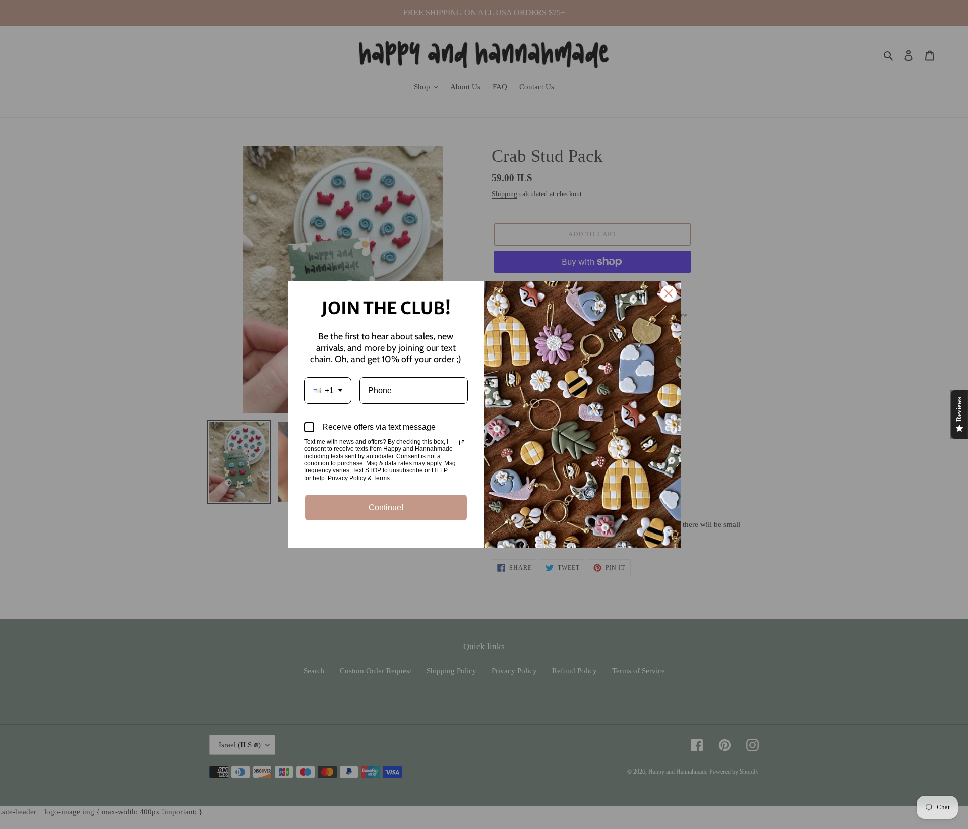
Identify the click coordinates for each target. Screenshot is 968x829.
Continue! (386, 507)
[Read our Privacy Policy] (462, 443)
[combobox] (327, 390)
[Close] (668, 293)
